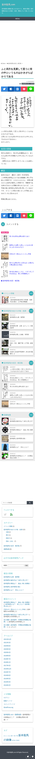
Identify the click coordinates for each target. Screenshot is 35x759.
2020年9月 (7, 646)
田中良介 (14, 740)
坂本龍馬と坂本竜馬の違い (18, 438)
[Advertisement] (17, 39)
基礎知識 (6, 549)
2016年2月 (7, 685)
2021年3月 (7, 642)
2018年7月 (7, 659)
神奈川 (8, 538)
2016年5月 (7, 678)
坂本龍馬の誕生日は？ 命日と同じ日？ (21, 421)
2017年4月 (7, 665)
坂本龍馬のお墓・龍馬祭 (17, 317)
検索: (5, 565)
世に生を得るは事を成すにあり (19, 236)
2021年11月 (7, 639)
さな (9, 735)
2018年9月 (7, 655)
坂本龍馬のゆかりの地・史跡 (13, 529)
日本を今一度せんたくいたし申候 (20, 254)
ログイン (6, 697)
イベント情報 (8, 526)
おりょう (6, 735)
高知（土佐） (10, 541)
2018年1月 (7, 662)
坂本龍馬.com (8, 4)
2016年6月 (7, 675)
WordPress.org (8, 707)
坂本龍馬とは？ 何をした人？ (19, 447)
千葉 (17, 735)
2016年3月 (7, 682)
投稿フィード (8, 701)
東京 (7, 535)
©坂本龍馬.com (11, 752)
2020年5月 (7, 649)
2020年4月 (7, 652)
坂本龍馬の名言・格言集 (28, 83)
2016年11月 (7, 669)
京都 (7, 532)
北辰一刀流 (12, 735)
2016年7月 (7, 672)
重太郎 (17, 740)
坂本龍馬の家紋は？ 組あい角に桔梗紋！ (17, 583)
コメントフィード (9, 704)
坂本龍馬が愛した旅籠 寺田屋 (19, 334)
